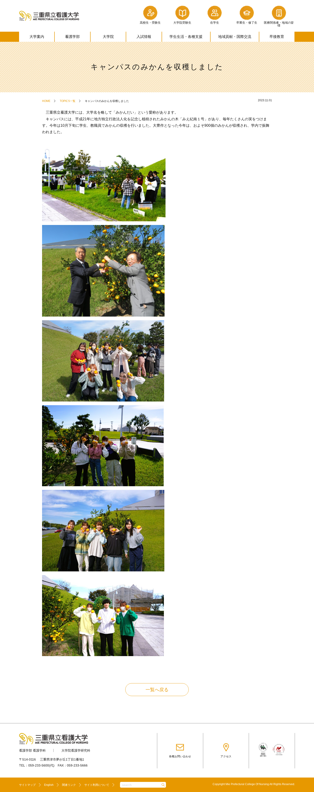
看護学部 (72, 37)
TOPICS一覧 (67, 101)
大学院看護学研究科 (75, 750)
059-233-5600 (38, 765)
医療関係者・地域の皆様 (279, 24)
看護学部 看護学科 (32, 750)
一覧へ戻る (157, 689)
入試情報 (144, 37)
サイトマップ (27, 784)
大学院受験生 (182, 22)
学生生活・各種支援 (186, 37)
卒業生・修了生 (246, 22)
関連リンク (69, 784)
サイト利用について (96, 784)
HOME (46, 101)
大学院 (108, 37)
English (49, 784)
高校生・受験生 (150, 22)
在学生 (214, 22)
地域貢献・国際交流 (234, 37)
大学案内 (36, 37)
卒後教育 (276, 37)
